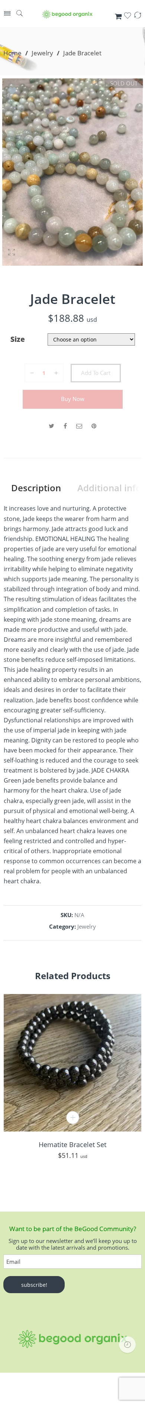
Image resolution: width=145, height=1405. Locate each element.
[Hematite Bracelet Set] (72, 1063)
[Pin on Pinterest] (94, 426)
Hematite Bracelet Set (72, 1144)
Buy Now (72, 398)
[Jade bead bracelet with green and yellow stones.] (72, 172)
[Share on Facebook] (65, 426)
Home (12, 52)
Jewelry (42, 52)
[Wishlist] (127, 17)
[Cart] (118, 17)
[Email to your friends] (79, 426)
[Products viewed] (127, 1344)
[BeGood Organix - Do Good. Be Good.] (67, 13)
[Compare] (137, 17)
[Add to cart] (72, 1117)
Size (17, 339)
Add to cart (95, 372)
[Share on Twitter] (51, 426)
